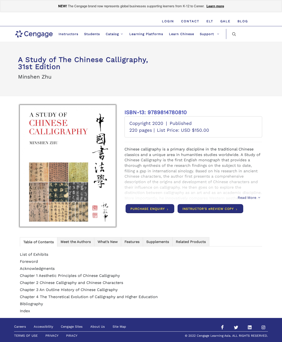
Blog (242, 21)
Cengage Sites (72, 326)
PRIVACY (51, 335)
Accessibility (43, 326)
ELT (209, 21)
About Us (97, 326)
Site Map (119, 326)
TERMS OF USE (26, 335)
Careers (20, 326)
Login (168, 21)
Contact (190, 21)
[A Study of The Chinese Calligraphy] (68, 166)
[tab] (38, 241)
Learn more (215, 6)
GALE (225, 21)
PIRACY (71, 335)
